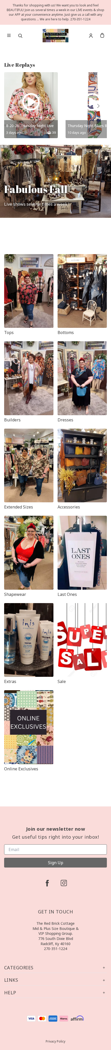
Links (11, 980)
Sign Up (55, 862)
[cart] (102, 35)
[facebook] (47, 883)
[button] (98, 106)
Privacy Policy (55, 1041)
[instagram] (64, 883)
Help (10, 993)
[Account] (91, 35)
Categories (19, 968)
